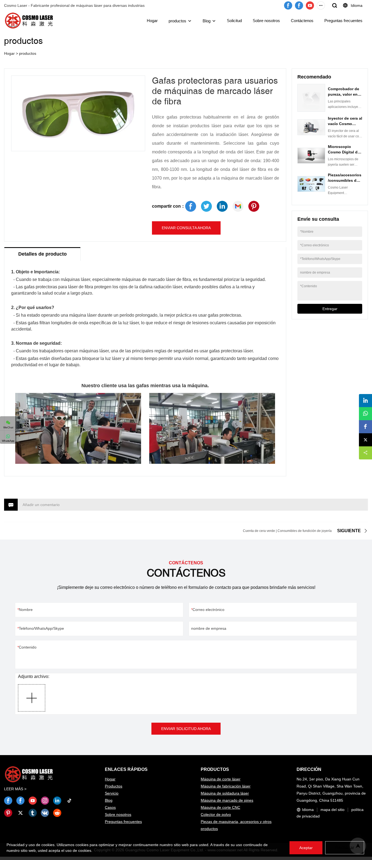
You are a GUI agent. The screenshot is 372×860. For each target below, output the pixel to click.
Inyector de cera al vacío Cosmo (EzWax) (345, 123)
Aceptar (306, 848)
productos (177, 21)
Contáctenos (302, 20)
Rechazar (344, 847)
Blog (207, 21)
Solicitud (234, 20)
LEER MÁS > (15, 789)
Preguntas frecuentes (343, 20)
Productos (113, 786)
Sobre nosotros (266, 20)
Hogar (152, 20)
